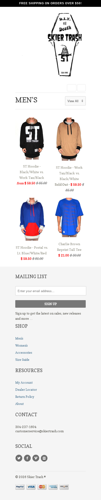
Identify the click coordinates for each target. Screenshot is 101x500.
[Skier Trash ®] (50, 46)
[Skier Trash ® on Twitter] (19, 458)
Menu (71, 87)
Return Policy (24, 397)
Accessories (23, 352)
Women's (21, 345)
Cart (81, 87)
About (19, 404)
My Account (24, 382)
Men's (26, 100)
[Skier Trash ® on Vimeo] (36, 458)
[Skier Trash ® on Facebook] (28, 458)
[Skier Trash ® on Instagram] (45, 458)
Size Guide (22, 359)
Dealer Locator (26, 389)
